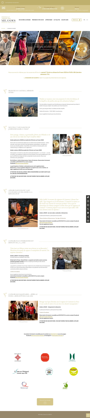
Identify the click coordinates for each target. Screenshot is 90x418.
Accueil (3, 28)
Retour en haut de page (45, 400)
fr (84, 19)
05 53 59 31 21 (54, 334)
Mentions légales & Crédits (45, 414)
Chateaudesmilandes (57, 335)
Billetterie (75, 19)
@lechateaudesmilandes (37, 335)
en (87, 19)
